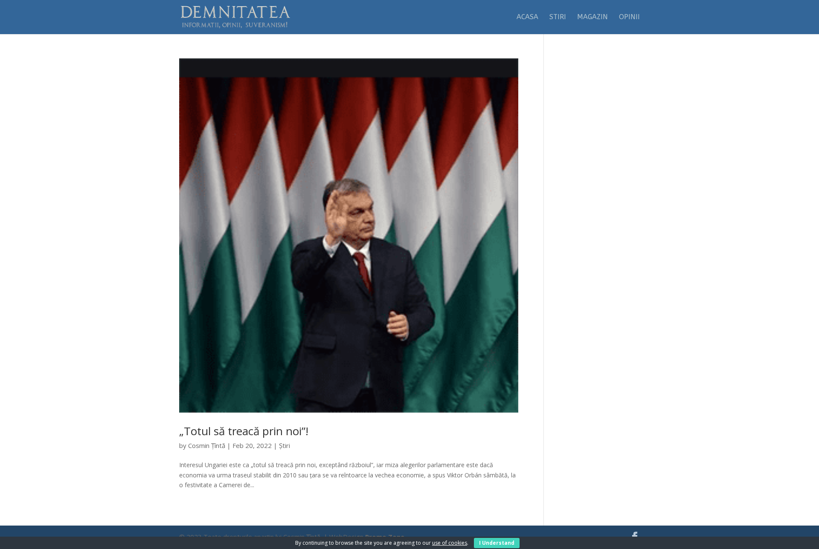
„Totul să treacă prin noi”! (243, 431)
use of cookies (449, 542)
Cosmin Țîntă (206, 445)
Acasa (527, 17)
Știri (284, 445)
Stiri (557, 17)
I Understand (496, 542)
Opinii (629, 17)
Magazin (592, 17)
